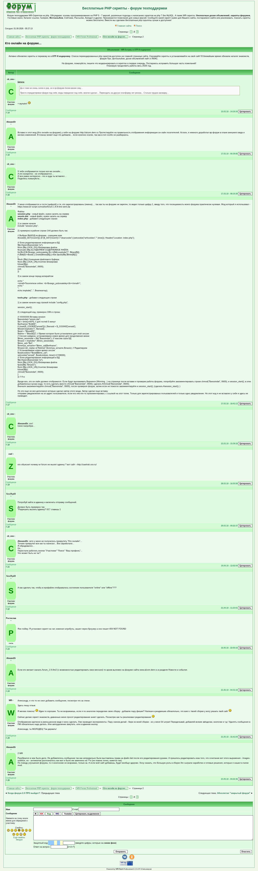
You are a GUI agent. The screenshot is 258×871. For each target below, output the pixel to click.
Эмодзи (19, 840)
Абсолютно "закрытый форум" (233, 793)
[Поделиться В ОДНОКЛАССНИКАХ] (131, 856)
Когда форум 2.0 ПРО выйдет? (24, 793)
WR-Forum (119, 869)
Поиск (139, 26)
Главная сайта (124, 26)
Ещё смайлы (19, 837)
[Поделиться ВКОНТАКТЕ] (124, 856)
